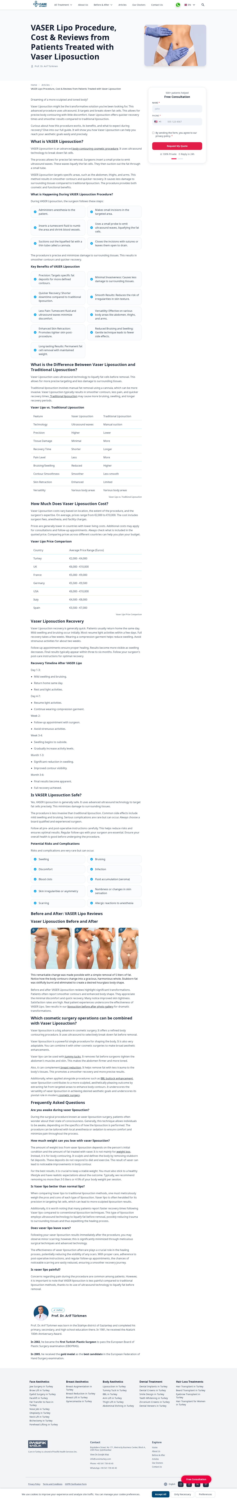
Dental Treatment (150, 1381)
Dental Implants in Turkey (153, 1386)
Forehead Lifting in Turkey (44, 1424)
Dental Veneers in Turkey (152, 1405)
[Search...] (203, 5)
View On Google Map (99, 1454)
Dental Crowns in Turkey (152, 1390)
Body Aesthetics (113, 1381)
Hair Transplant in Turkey (189, 1386)
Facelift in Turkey (39, 1398)
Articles (122, 4)
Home (34, 84)
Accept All (160, 1494)
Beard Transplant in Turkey (190, 1390)
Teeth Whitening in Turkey (153, 1398)
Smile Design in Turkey (151, 1394)
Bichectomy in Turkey (41, 1420)
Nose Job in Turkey (39, 1409)
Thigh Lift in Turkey (113, 1401)
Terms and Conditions (52, 1484)
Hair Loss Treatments (189, 1381)
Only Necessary (182, 1494)
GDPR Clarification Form (76, 1484)
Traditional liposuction (63, 396)
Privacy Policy (34, 1484)
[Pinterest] (206, 1484)
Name (156, 103)
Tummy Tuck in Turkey (115, 1390)
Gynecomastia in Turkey (79, 1401)
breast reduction (70, 1067)
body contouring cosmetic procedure (95, 148)
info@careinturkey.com (100, 1459)
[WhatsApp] (178, 4)
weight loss (123, 1151)
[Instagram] (181, 1484)
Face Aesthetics (39, 1381)
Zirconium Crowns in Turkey (154, 1401)
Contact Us (157, 4)
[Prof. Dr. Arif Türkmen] (41, 1313)
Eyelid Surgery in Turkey (43, 1394)
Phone (156, 115)
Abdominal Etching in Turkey (118, 1405)
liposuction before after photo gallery (90, 1006)
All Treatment (61, 4)
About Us (83, 4)
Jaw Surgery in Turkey (41, 1386)
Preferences (205, 1494)
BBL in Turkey (110, 1394)
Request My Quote (177, 146)
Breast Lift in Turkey (77, 1397)
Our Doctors (138, 4)
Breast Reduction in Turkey (80, 1393)
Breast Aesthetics (77, 1381)
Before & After (101, 4)
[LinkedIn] (197, 1484)
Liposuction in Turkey (114, 1386)
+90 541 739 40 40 (105, 1463)
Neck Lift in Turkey (39, 1416)
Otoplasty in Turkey (40, 1412)
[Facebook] (189, 1484)
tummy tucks (72, 1056)
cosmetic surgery (69, 1095)
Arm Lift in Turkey (112, 1398)
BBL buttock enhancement (117, 1078)
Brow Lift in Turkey (39, 1390)
